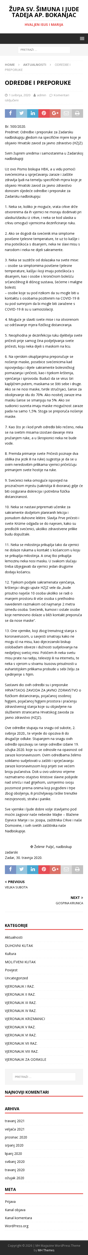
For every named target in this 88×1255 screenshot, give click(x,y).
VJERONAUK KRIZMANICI (25, 1018)
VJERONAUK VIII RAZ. (21, 1051)
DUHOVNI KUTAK (19, 945)
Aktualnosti (13, 937)
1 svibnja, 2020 (19, 95)
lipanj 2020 (13, 1153)
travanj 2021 (15, 1121)
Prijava (10, 1201)
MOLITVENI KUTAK (20, 962)
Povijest (11, 970)
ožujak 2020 (14, 1178)
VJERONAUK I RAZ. (19, 986)
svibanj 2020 (15, 1161)
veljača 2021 (15, 1129)
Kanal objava (15, 1209)
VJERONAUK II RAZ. (20, 994)
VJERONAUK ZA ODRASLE (25, 1059)
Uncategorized (16, 978)
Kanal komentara (18, 1218)
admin (41, 95)
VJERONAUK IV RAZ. (20, 1010)
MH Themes (46, 1250)
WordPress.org (16, 1226)
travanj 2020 (15, 1169)
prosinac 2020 (16, 1137)
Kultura (10, 953)
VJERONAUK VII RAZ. (21, 1043)
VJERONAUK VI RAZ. (20, 1035)
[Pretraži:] (44, 49)
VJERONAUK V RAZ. (20, 1027)
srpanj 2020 (14, 1145)
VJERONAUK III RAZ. (20, 1002)
